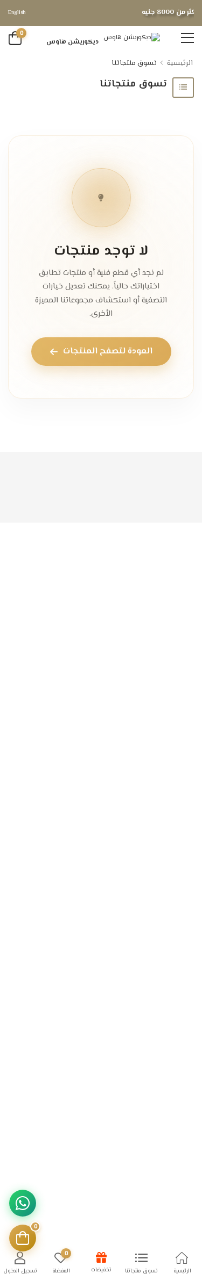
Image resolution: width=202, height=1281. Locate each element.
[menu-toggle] (187, 38)
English (17, 12)
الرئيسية (180, 63)
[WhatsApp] (22, 1203)
